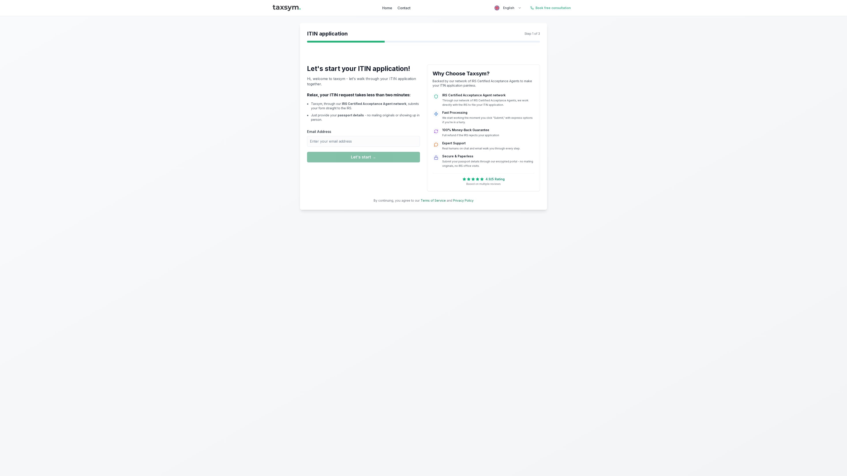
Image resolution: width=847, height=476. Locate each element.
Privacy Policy (463, 200)
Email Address (319, 131)
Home (387, 8)
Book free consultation (553, 8)
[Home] (287, 7)
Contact (403, 8)
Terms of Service (433, 200)
